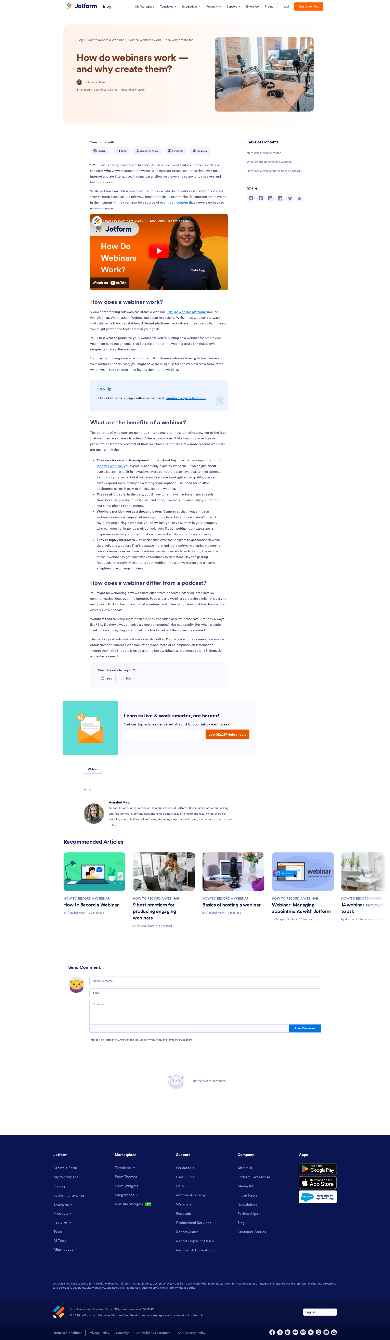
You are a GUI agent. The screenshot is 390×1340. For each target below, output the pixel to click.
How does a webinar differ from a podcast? (274, 171)
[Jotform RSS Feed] (311, 1332)
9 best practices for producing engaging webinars (154, 911)
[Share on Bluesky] (290, 198)
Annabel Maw (96, 82)
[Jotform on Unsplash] (334, 1332)
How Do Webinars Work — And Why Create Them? (146, 221)
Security (122, 1333)
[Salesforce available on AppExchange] (318, 1196)
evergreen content (174, 202)
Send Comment (305, 1028)
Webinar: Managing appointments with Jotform (301, 908)
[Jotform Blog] (303, 1332)
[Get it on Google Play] (318, 1169)
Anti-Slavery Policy (192, 1333)
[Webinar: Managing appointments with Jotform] (303, 871)
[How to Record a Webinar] (94, 871)
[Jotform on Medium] (295, 1332)
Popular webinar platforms (186, 312)
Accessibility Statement (153, 1333)
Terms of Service (176, 1039)
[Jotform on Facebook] (272, 1332)
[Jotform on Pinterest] (318, 1332)
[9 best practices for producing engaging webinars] (164, 871)
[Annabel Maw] (79, 82)
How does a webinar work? (264, 152)
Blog (107, 6)
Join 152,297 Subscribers (227, 734)
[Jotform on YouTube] (326, 1332)
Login (286, 6)
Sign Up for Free (308, 6)
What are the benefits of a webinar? (269, 162)
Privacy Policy (154, 1039)
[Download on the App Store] (318, 1182)
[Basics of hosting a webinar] (233, 871)
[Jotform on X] (280, 1332)
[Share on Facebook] (261, 198)
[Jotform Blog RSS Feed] (300, 198)
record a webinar (109, 466)
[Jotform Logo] (82, 6)
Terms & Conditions (67, 1333)
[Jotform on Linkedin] (287, 1332)
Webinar (93, 769)
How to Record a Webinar (91, 905)
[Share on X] (251, 198)
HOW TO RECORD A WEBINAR (86, 898)
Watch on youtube (109, 283)
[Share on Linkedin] (270, 198)
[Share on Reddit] (280, 198)
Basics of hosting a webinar (231, 905)
